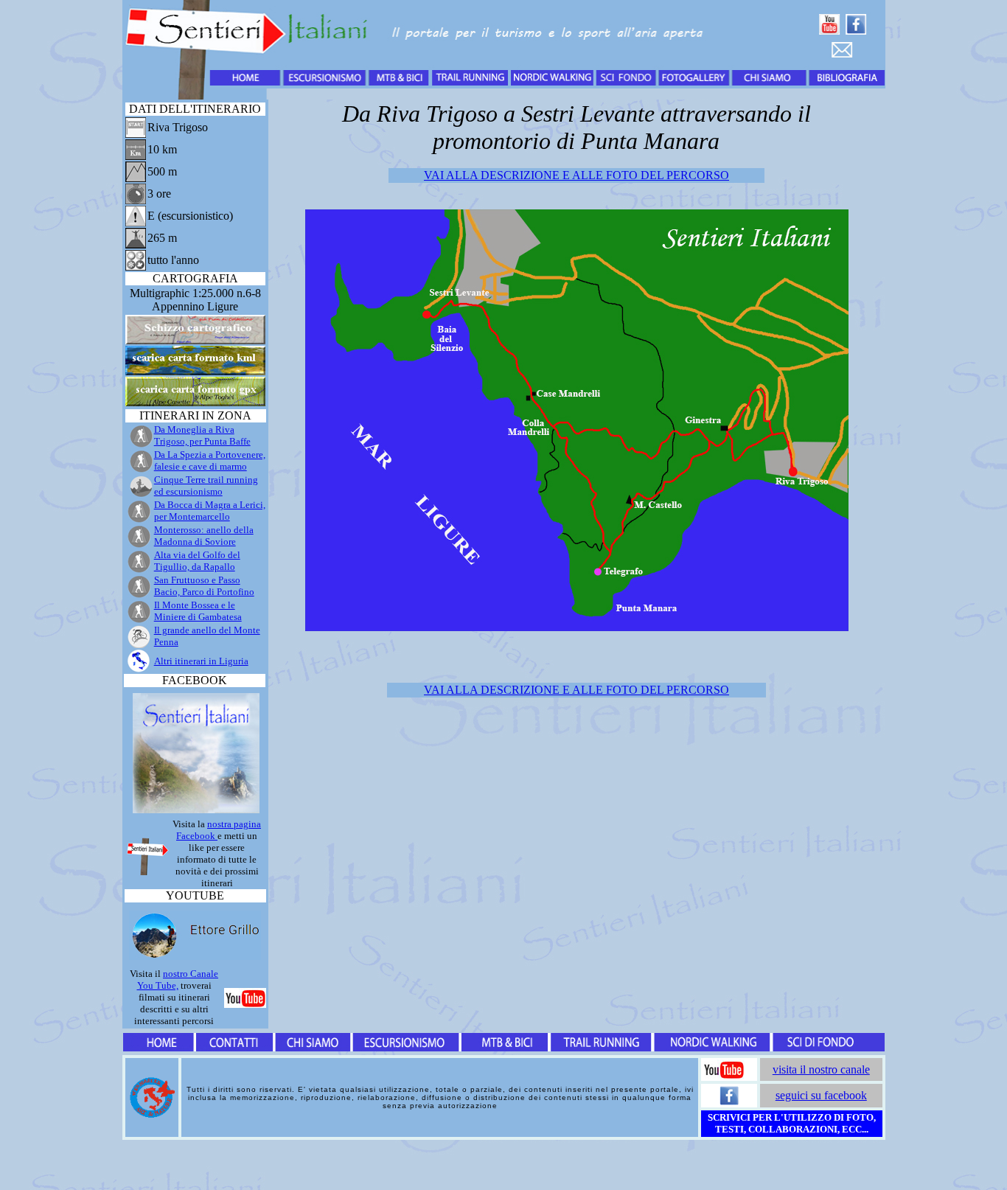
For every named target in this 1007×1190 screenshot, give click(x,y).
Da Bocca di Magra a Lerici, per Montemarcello (209, 510)
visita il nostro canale (821, 1069)
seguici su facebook (821, 1095)
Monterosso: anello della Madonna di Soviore (204, 535)
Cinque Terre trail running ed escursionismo (206, 485)
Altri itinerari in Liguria (201, 661)
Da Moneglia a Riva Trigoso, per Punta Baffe (202, 435)
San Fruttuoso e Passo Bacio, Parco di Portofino (204, 585)
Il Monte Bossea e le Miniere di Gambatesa (198, 610)
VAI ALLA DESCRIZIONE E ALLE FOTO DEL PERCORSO (576, 175)
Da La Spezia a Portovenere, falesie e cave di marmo (209, 460)
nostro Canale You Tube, (178, 979)
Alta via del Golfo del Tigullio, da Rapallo (197, 560)
